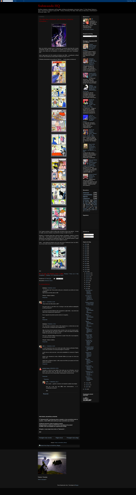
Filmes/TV (88, 206)
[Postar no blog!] (58, 278)
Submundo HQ (49, 6)
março (87, 382)
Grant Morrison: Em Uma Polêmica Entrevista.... (89, 292)
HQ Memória (86, 210)
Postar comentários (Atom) (61, 442)
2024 (86, 248)
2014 (86, 267)
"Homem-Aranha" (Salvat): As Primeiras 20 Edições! (93, 176)
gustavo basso (46, 368)
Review (88, 204)
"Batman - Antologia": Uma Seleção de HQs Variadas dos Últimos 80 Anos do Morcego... (89, 88)
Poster (95, 209)
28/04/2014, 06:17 (54, 381)
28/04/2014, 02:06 (54, 368)
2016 (86, 263)
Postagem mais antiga (72, 437)
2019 (86, 257)
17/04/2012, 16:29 (51, 301)
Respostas (46, 379)
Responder (44, 297)
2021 (86, 253)
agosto (87, 280)
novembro (88, 274)
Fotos (92, 208)
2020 (86, 255)
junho (87, 284)
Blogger (76, 485)
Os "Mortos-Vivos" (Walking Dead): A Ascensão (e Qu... (89, 348)
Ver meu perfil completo (88, 29)
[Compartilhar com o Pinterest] (62, 278)
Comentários (88, 236)
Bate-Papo (94, 203)
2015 (86, 265)
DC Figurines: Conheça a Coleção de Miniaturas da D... (89, 298)
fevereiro (88, 384)
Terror (87, 207)
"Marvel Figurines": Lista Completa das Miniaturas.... (89, 310)
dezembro (88, 273)
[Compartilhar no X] (59, 278)
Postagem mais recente (45, 437)
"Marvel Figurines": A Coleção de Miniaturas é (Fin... (88, 330)
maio (87, 286)
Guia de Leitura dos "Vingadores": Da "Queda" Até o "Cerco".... (93, 75)
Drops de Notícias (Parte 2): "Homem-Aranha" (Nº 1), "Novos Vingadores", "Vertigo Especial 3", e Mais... (90, 162)
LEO (43, 301)
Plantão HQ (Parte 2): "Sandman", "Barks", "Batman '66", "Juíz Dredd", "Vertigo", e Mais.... (90, 132)
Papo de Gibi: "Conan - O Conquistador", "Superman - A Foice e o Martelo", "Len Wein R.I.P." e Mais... (89, 148)
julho (87, 282)
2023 (86, 250)
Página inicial (59, 437)
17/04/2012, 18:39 (51, 346)
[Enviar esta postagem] (54, 278)
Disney (95, 204)
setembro (88, 278)
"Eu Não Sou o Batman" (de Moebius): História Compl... (88, 343)
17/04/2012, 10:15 (51, 288)
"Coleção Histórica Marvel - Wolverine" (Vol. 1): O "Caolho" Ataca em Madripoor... (90, 47)
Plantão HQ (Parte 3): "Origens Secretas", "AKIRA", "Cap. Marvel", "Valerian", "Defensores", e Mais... (89, 103)
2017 (86, 261)
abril (87, 288)
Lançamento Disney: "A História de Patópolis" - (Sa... (88, 355)
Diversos (47, 280)
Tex (93, 207)
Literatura (85, 208)
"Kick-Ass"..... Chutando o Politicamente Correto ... (89, 378)
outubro (88, 276)
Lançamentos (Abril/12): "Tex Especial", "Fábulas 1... (89, 367)
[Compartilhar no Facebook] (61, 278)
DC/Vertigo (86, 200)
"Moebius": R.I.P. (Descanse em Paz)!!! (54, 275)
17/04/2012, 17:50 (51, 324)
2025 (86, 246)
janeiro (87, 386)
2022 (86, 252)
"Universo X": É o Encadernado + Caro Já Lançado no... (89, 373)
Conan (95, 206)
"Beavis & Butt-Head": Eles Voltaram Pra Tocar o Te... (88, 336)
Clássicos (86, 198)
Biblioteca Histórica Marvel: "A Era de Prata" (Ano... (89, 361)
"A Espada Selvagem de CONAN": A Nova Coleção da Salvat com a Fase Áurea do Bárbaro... (89, 61)
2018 (86, 259)
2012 (86, 271)
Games (84, 209)
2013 (86, 269)
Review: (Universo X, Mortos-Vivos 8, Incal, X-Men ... (89, 304)
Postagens (87, 234)
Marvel (85, 196)
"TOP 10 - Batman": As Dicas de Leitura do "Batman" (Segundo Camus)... (89, 118)
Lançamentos (87, 195)
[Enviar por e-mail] (57, 278)
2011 (86, 389)
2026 (86, 244)
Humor (51, 280)
